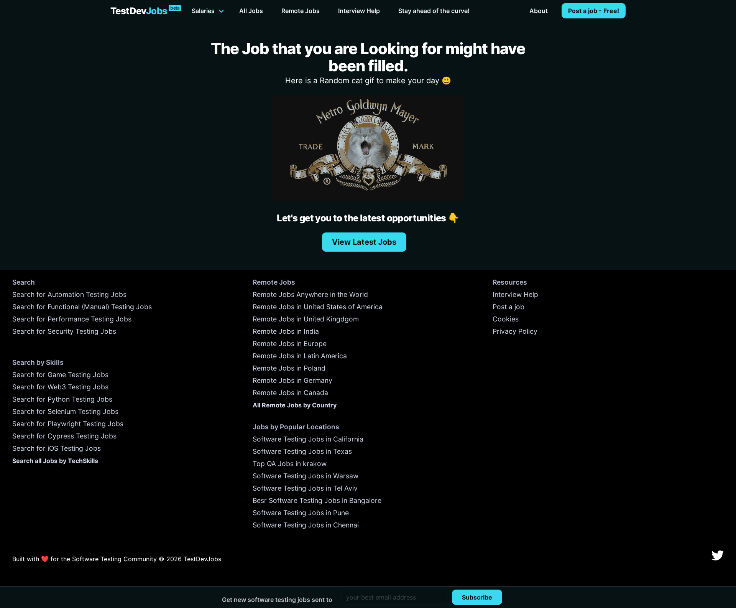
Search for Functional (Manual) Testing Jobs (82, 307)
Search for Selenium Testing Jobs (65, 411)
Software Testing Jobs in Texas (302, 451)
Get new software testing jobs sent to (277, 599)
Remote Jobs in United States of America (318, 307)
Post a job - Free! (593, 11)
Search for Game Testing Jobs (60, 375)
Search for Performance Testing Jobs (71, 319)
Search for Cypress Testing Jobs (64, 436)
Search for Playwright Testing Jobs (67, 424)
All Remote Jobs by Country (295, 405)
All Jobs (251, 11)
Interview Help (359, 11)
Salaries (203, 11)
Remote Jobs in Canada (290, 393)
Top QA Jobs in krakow (290, 464)
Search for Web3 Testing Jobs (60, 387)
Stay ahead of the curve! (434, 11)
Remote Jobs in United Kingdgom (306, 319)
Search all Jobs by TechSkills (55, 461)
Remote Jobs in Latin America (300, 356)
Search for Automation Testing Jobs (69, 294)
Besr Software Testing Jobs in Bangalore (317, 500)
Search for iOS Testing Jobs (56, 448)
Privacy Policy (515, 331)
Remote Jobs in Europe (290, 343)
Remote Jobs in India (286, 331)
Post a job (508, 307)
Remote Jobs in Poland (289, 368)
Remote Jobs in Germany (292, 380)
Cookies (506, 319)
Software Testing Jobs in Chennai (306, 525)
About (538, 11)
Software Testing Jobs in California (308, 439)
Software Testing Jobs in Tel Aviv (305, 488)
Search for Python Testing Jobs (62, 399)
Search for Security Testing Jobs (64, 331)
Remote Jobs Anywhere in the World (310, 294)
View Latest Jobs (364, 242)
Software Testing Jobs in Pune (301, 513)
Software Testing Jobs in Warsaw (305, 476)
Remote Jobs (300, 11)
